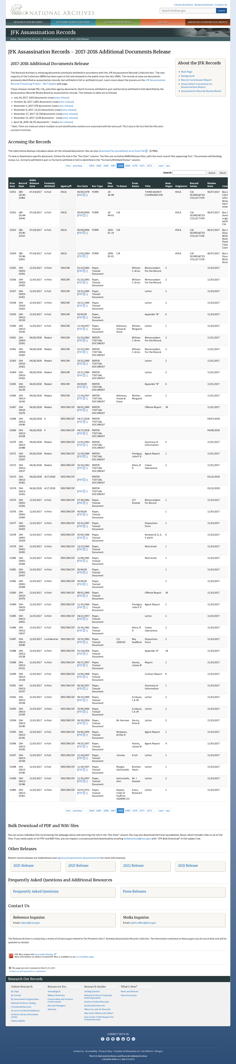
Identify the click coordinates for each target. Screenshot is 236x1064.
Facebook (103, 1039)
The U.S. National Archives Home (52, 9)
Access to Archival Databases (25, 1010)
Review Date (211, 185)
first (68, 165)
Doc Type (97, 186)
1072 (149, 165)
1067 (113, 165)
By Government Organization (25, 999)
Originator (181, 186)
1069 (127, 165)
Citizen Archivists (183, 4)
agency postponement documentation (78, 857)
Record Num (23, 185)
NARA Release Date (34, 183)
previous (77, 165)
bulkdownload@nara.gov (137, 838)
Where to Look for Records (97, 1009)
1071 (142, 165)
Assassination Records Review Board (201, 91)
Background (187, 75)
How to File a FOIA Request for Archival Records (99, 1018)
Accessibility (91, 1051)
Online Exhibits (18, 1020)
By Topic (15, 991)
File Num (110, 185)
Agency (65, 186)
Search (221, 10)
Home (13, 39)
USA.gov (159, 1051)
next (161, 165)
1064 (91, 165)
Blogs (128, 1039)
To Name (121, 186)
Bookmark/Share (204, 4)
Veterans (52, 1009)
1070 (134, 165)
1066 (106, 165)
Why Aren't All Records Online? (99, 1013)
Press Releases (134, 891)
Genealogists (54, 991)
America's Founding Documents (207, 22)
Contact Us (221, 4)
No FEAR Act (147, 1051)
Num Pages (169, 185)
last (168, 165)
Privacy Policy (105, 1051)
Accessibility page (85, 956)
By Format (16, 995)
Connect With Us (118, 1034)
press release (61, 97)
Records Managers (57, 1005)
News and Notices (129, 991)
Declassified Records (94, 1005)
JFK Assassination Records (56, 39)
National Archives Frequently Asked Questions (98, 996)
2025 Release (23, 866)
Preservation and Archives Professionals (60, 1000)
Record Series (194, 185)
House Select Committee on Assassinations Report (196, 85)
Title (147, 186)
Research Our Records (28, 22)
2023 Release (78, 866)
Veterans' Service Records (73, 22)
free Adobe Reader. (44, 954)
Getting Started (91, 991)
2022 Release (133, 866)
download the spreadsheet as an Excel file (122, 150)
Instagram (113, 1039)
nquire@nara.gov (30, 922)
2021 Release (188, 866)
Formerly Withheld (49, 185)
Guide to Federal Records (96, 1001)
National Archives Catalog (23, 1003)
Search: (167, 172)
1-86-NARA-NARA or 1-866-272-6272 (118, 1059)
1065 (98, 165)
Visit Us (162, 22)
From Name (135, 185)
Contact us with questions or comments (27, 971)
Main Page (186, 71)
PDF (80, 194)
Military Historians (56, 995)
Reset (223, 172)
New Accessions (129, 995)
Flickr (133, 1039)
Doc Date (82, 186)
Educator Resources (118, 22)
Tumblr (118, 1039)
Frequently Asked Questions (36, 891)
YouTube (123, 1039)
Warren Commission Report (196, 79)
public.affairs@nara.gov (143, 922)
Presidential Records (21, 1006)
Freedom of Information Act (127, 1051)
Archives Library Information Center (24, 1015)
